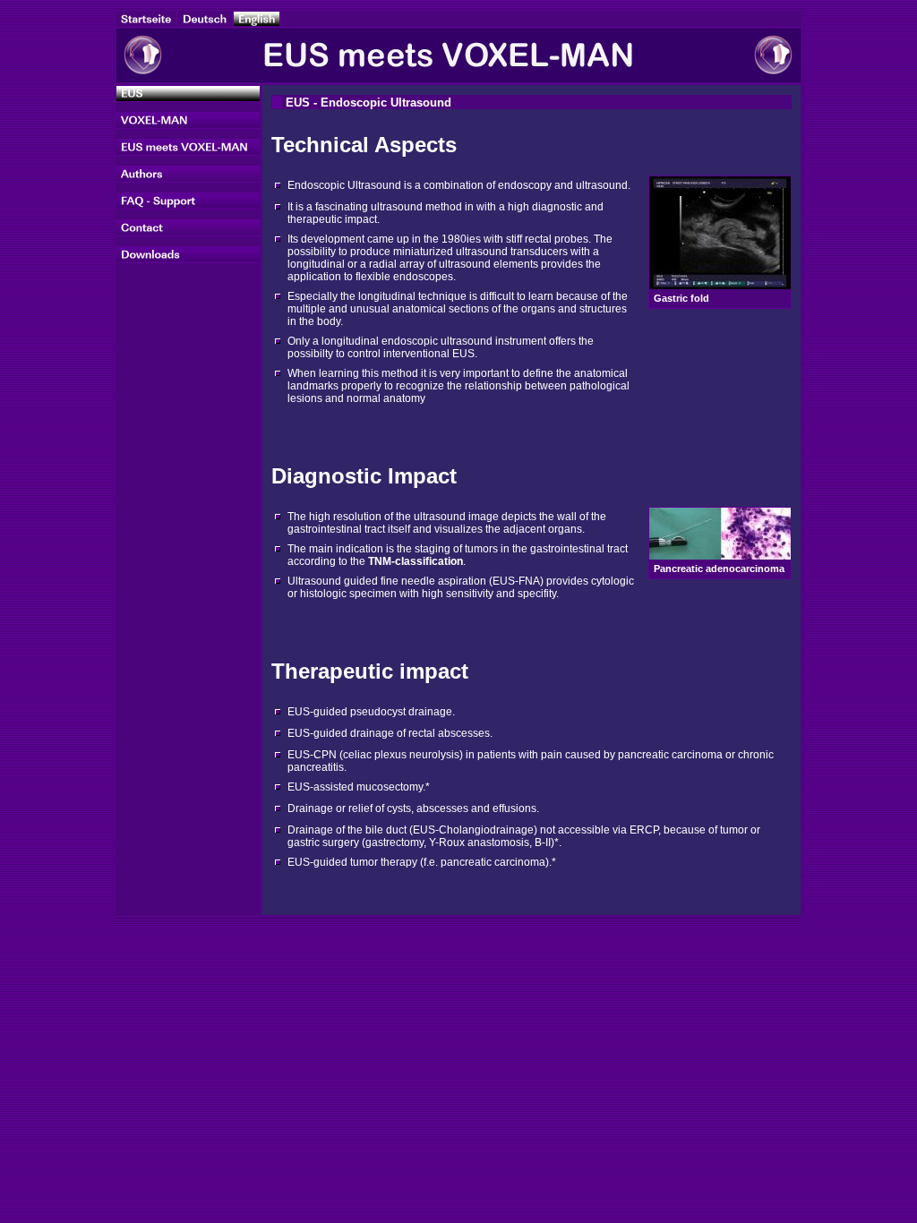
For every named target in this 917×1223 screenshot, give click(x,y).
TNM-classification (415, 561)
